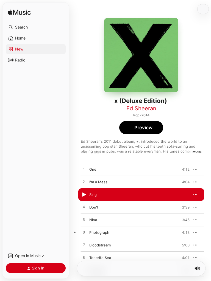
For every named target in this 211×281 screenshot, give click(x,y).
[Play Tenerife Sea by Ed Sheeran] (83, 257)
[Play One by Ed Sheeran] (83, 169)
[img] (19, 12)
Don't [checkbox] (93, 207)
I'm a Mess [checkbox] (98, 182)
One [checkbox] (92, 169)
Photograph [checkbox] (99, 232)
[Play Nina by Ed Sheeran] (83, 219)
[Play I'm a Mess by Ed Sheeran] (83, 181)
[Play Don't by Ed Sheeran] (83, 207)
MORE (197, 152)
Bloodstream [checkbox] (100, 245)
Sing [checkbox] (93, 194)
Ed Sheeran (141, 108)
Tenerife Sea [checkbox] (100, 257)
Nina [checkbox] (93, 220)
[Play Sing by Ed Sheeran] (83, 194)
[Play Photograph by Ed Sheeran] (83, 232)
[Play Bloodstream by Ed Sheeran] (83, 245)
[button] (35, 27)
